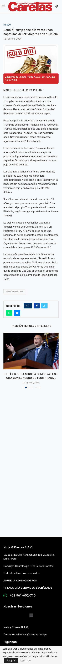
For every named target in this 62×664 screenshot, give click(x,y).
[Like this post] (29, 305)
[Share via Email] (17, 313)
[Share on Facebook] (37, 305)
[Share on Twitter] (44, 305)
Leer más (25, 660)
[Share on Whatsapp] (9, 313)
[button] (6, 360)
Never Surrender (14, 291)
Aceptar (11, 660)
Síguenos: (10, 642)
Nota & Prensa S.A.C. (18, 547)
